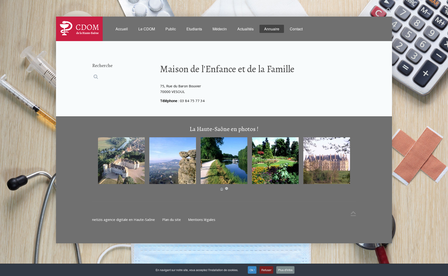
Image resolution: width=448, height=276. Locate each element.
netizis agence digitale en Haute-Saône (123, 219)
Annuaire (271, 29)
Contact (296, 29)
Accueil (122, 29)
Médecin (220, 29)
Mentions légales (201, 219)
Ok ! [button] (252, 270)
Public (170, 29)
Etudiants (194, 29)
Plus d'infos (285, 270)
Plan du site (171, 219)
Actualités (245, 29)
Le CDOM (146, 29)
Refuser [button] (266, 270)
